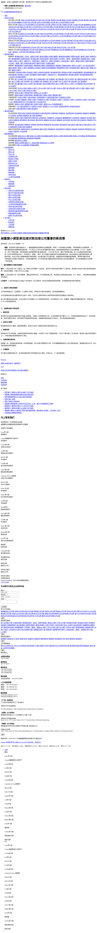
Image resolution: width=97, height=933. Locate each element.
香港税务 (39, 115)
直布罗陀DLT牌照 (21, 140)
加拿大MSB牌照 (35, 136)
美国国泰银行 (50, 65)
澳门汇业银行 (63, 81)
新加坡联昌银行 (89, 72)
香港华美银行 (89, 61)
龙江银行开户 (41, 102)
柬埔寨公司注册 (21, 22)
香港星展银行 (16, 59)
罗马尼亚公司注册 (81, 29)
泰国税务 (62, 113)
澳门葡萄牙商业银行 (81, 79)
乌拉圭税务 (23, 131)
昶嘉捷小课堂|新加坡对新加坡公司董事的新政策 (33, 233)
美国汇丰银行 (16, 70)
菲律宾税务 (55, 113)
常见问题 (8, 188)
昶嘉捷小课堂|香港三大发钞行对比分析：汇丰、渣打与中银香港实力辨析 (29, 403)
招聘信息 (11, 227)
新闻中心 (8, 179)
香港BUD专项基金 (79, 136)
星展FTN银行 (89, 88)
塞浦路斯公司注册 (90, 25)
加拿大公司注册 (82, 36)
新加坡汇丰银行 (32, 72)
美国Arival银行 (76, 65)
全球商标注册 (12, 156)
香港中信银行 (75, 56)
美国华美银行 (28, 65)
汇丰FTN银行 (12, 90)
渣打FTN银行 (80, 88)
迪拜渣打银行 (28, 93)
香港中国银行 (44, 56)
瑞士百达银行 (88, 84)
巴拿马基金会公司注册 (42, 50)
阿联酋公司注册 (60, 40)
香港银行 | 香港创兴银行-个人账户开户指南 (19, 406)
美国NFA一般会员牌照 (32, 143)
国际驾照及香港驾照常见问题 (18, 211)
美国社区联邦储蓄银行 (49, 68)
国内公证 (11, 150)
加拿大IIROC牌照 (24, 136)
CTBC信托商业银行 (88, 65)
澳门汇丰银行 (69, 79)
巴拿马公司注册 (51, 36)
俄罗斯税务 (23, 120)
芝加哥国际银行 (57, 104)
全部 (2, 378)
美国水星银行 (12, 68)
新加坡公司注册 (89, 20)
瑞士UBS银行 (60, 84)
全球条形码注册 (13, 165)
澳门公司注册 (60, 22)
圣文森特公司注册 (24, 34)
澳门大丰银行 (54, 81)
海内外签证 (12, 175)
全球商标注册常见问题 (15, 202)
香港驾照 (11, 168)
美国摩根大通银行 (40, 65)
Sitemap (3, 742)
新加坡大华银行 (67, 72)
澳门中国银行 (50, 79)
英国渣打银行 (29, 104)
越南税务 (86, 113)
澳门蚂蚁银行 (82, 81)
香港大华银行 (40, 63)
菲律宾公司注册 (56, 20)
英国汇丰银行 (38, 104)
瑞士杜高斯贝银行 (49, 84)
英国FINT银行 (19, 104)
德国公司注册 (27, 29)
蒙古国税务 (36, 113)
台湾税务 (20, 115)
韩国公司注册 (50, 22)
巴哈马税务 (71, 125)
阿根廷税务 (47, 125)
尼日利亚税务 (34, 129)
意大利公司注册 (75, 27)
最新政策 (11, 184)
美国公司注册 (55, 616)
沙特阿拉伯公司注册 (59, 43)
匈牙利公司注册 (37, 29)
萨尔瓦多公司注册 (16, 38)
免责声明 (9, 742)
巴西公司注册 (44, 34)
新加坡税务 (79, 113)
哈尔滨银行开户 (31, 102)
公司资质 (11, 224)
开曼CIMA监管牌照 (22, 145)
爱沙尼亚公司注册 (59, 29)
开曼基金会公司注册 (57, 50)
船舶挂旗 (11, 172)
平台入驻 (11, 154)
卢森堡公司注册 (67, 25)
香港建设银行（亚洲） (22, 56)
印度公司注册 (25, 20)
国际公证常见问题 (14, 197)
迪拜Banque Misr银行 (41, 93)
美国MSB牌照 (19, 143)
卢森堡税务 (50, 118)
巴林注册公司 (71, 43)
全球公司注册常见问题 (15, 190)
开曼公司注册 (74, 34)
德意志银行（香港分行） (40, 61)
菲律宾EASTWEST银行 (50, 106)
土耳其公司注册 (78, 25)
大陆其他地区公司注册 (28, 47)
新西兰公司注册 (15, 43)
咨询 (6, 750)
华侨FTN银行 (22, 90)
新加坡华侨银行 (21, 72)
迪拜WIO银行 (19, 93)
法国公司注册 (23, 27)
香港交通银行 (53, 56)
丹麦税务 (90, 120)
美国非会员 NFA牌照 (47, 143)
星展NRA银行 (32, 88)
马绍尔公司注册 (47, 43)
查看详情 (28, 6)
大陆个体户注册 (41, 47)
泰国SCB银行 (47, 95)
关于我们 (8, 218)
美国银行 (59, 65)
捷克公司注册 (45, 25)
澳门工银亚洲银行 (40, 79)
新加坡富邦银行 (63, 75)
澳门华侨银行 (25, 81)
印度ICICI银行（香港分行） (22, 61)
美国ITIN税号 (12, 161)
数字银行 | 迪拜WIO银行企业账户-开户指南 (19, 392)
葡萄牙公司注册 (35, 25)
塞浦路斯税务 (67, 118)
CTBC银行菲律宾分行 (23, 106)
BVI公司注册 (61, 36)
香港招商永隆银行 (65, 56)
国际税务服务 (9, 111)
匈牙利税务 (66, 120)
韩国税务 (26, 115)
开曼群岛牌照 (34, 145)
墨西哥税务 (14, 127)
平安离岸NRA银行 (43, 100)
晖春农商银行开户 (20, 102)
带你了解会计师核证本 (12, 401)
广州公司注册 (70, 47)
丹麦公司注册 (69, 29)
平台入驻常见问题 (14, 199)
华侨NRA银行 (22, 88)
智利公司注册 (53, 34)
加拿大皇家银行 (32, 109)
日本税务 (13, 115)
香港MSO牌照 (58, 136)
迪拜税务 (68, 129)
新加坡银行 (33, 75)
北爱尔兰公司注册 (24, 25)
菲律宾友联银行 (64, 106)
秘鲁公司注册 (34, 34)
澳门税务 (33, 115)
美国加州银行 (66, 65)
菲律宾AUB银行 (36, 106)
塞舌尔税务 (43, 129)
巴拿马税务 (87, 125)
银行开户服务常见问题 (15, 193)
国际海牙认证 (12, 163)
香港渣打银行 (85, 59)
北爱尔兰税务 (19, 118)
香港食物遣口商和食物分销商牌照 (29, 138)
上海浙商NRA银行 (81, 100)
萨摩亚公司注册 (36, 43)
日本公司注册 (31, 22)
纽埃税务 (75, 129)
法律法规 (11, 186)
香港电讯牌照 (67, 136)
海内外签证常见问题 (15, 206)
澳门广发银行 (16, 81)
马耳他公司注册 (13, 27)
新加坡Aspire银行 (23, 75)
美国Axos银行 (22, 68)
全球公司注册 (9, 18)
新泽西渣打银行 (75, 68)
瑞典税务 (47, 120)
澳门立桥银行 (28, 79)
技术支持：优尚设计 (34, 742)
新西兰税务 (21, 113)
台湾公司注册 (41, 22)
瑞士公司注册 (17, 29)
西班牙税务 (39, 120)
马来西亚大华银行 (65, 97)
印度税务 (29, 113)
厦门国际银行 (71, 88)
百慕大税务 (79, 125)
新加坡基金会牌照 (47, 136)
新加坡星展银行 (78, 72)
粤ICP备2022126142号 (19, 742)
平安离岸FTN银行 (56, 100)
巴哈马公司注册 (29, 36)
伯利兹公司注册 (18, 36)
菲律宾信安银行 (75, 106)
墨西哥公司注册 (71, 36)
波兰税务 (74, 120)
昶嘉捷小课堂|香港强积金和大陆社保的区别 (19, 394)
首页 (6, 15)
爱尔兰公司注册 (43, 27)
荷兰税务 (89, 118)
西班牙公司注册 (86, 27)
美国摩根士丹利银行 (34, 68)
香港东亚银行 (44, 59)
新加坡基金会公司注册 (26, 50)
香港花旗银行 (76, 59)
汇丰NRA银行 (42, 88)
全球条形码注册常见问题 (16, 209)
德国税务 (59, 120)
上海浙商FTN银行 (68, 100)
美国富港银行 (19, 65)
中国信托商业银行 (30, 63)
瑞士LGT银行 (69, 84)
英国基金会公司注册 (85, 50)
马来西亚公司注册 (77, 20)
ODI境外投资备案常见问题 (17, 204)
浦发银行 (24, 100)
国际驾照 (11, 170)
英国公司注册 (53, 27)
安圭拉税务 (55, 125)
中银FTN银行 (32, 100)
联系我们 (11, 222)
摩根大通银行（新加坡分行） (47, 75)
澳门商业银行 (73, 81)
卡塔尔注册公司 (81, 43)
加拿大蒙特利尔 (21, 109)
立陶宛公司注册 (56, 25)
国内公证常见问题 (14, 195)
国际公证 (11, 152)
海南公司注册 (51, 47)
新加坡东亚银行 (74, 75)
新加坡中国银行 (21, 77)
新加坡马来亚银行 (44, 72)
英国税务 (16, 120)
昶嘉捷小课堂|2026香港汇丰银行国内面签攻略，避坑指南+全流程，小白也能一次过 (32, 410)
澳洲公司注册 (25, 43)
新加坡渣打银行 (56, 72)
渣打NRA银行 (51, 88)
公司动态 (11, 181)
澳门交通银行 (35, 81)
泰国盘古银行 (38, 95)
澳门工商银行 (19, 79)
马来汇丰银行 (22, 97)
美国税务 (29, 127)
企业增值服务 (9, 147)
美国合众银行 (85, 68)
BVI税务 (16, 639)
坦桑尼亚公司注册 (25, 40)
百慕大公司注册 (40, 36)
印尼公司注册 (45, 20)
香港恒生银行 (25, 59)
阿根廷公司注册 (64, 34)
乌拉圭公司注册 (84, 34)
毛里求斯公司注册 (72, 40)
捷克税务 (35, 118)
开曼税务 (16, 131)
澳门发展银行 (44, 81)
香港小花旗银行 (54, 61)
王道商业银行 (50, 63)
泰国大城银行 (19, 95)
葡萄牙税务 (28, 118)
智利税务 (40, 125)
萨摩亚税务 (88, 129)
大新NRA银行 (61, 88)
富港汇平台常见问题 (15, 215)
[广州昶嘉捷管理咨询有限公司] (11, 12)
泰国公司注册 (66, 20)
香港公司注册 (69, 22)
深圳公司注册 (61, 47)
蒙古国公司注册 (35, 20)
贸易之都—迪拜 (10, 399)
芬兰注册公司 (16, 31)
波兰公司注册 (47, 29)
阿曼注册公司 (16, 45)
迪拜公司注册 (83, 40)
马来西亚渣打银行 (52, 97)
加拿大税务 (22, 127)
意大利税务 (31, 120)
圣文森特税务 (19, 125)
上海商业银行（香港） (67, 61)
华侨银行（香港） (65, 59)
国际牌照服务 (9, 134)
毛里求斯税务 (60, 129)
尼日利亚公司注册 (38, 40)
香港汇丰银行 (85, 56)
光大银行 (18, 100)
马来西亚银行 (41, 97)
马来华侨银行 (31, 97)
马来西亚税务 (70, 113)
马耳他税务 (76, 118)
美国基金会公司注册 (71, 50)
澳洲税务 (81, 129)
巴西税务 (34, 125)
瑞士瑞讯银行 (38, 84)
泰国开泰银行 (28, 95)
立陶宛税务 (42, 118)
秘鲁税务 (27, 125)
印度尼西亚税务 (45, 113)
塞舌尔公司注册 (49, 40)
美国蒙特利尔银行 (63, 68)
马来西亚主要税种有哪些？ (14, 413)
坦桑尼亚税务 (25, 129)
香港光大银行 (34, 56)
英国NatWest (48, 104)
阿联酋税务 (51, 129)
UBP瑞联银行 (79, 84)
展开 (3, 618)
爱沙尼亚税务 (81, 120)
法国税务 (83, 118)
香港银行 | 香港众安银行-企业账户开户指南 (19, 408)
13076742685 (5, 582)
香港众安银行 (80, 61)
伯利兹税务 (63, 125)
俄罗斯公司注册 (64, 27)
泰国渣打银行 (57, 95)
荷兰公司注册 (33, 27)
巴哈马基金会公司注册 (33, 52)
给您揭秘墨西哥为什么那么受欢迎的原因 (18, 397)
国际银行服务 (9, 54)
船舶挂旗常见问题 (14, 213)
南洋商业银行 (35, 59)
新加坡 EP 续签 (13, 159)
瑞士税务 (53, 120)
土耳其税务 (58, 118)
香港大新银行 (54, 59)
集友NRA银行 (31, 90)
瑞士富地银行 (19, 84)
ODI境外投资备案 (14, 177)
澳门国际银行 (60, 79)
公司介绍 (11, 220)
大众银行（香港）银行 (15, 63)
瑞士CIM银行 (28, 84)
